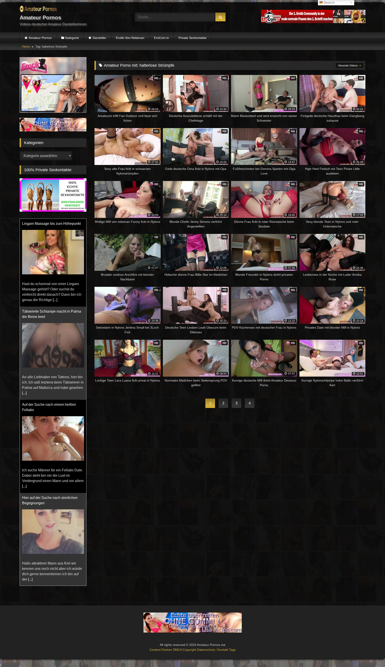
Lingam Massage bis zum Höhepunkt (51, 223)
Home (26, 46)
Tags (232, 649)
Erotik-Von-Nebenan (130, 38)
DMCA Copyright (185, 649)
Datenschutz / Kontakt (213, 649)
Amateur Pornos (40, 38)
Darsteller (99, 38)
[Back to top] (371, 653)
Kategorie (72, 38)
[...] (55, 300)
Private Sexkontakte (192, 38)
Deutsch (328, 2)
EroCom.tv (161, 38)
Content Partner (161, 649)
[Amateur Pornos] (38, 10)
